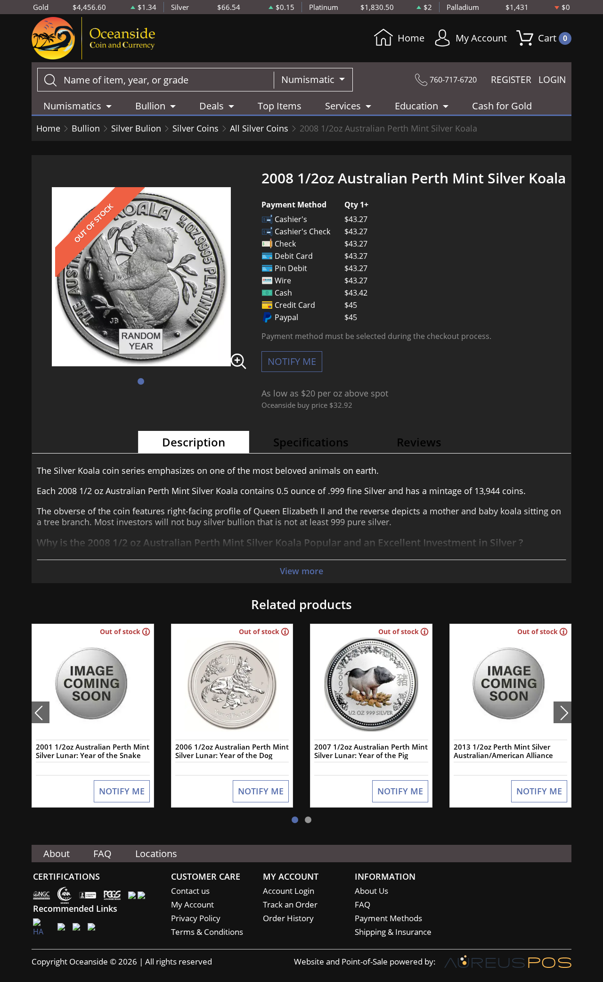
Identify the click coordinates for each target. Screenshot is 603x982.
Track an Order (290, 904)
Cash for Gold (502, 105)
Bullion (86, 128)
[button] (140, 381)
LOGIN (552, 80)
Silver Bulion (136, 128)
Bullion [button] (150, 105)
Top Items (280, 105)
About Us (371, 890)
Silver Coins (195, 128)
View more (301, 571)
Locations (156, 853)
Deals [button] (211, 105)
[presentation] (40, 712)
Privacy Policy (195, 918)
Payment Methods (388, 918)
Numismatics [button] (72, 105)
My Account (481, 38)
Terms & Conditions (207, 931)
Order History (288, 918)
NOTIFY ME (292, 361)
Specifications (311, 442)
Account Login (288, 890)
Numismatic (309, 79)
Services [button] (343, 105)
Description (193, 442)
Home (411, 38)
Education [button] (416, 105)
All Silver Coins (259, 128)
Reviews (419, 442)
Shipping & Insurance (393, 931)
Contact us (190, 890)
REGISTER (511, 80)
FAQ (102, 853)
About (56, 853)
